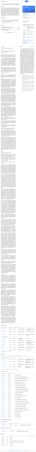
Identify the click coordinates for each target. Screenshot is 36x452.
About (8, 450)
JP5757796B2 (3, 340)
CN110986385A (3, 364)
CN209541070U (3, 401)
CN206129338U (3, 347)
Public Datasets (17, 450)
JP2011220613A (3, 338)
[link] (10, 21)
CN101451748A (3, 385)
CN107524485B (3, 397)
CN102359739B (3, 378)
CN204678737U (3, 331)
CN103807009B (3, 342)
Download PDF (26, 10)
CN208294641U (3, 334)
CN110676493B (3, 361)
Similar (25, 11)
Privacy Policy (24, 450)
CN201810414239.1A (4, 431)
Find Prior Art (31, 10)
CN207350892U (3, 375)
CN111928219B (3, 380)
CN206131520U (3, 392)
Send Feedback (12, 450)
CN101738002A (3, 387)
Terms (21, 450)
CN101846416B (3, 399)
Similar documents (27, 40)
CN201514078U (3, 411)
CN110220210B (3, 359)
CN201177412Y (3, 408)
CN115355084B (3, 366)
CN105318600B (3, 413)
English (28, 13)
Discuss (24, 43)
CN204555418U (3, 382)
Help (28, 450)
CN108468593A (3, 404)
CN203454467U (3, 406)
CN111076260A (3, 394)
